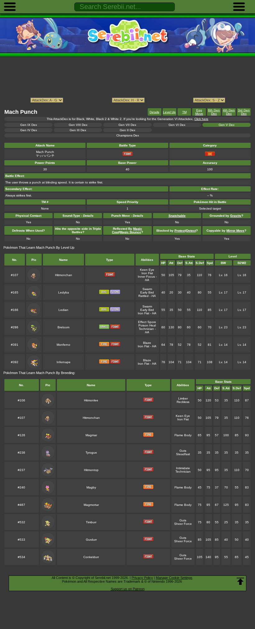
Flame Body (183, 435)
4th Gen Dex (229, 112)
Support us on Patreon (128, 589)
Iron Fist (147, 273)
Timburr (91, 522)
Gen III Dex (78, 130)
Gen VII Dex (127, 125)
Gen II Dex (127, 130)
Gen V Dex (226, 125)
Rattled (143, 296)
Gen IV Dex (28, 130)
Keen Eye (147, 269)
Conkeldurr (91, 557)
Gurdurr (91, 539)
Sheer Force (183, 523)
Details (154, 112)
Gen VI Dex (177, 125)
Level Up (169, 112)
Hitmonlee (91, 400)
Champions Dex (127, 135)
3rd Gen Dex (244, 112)
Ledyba (63, 292)
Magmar (91, 435)
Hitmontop (91, 470)
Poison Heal (147, 325)
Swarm (147, 289)
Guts (182, 450)
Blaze (147, 343)
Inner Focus (146, 276)
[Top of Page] (240, 581)
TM (184, 112)
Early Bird (147, 292)
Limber (183, 398)
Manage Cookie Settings (174, 578)
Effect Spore (147, 322)
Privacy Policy (142, 578)
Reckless (183, 402)
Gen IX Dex (28, 125)
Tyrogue (91, 452)
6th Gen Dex (214, 112)
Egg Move (199, 112)
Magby (91, 487)
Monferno (63, 344)
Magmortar (91, 504)
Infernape (64, 362)
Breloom (63, 327)
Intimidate (183, 468)
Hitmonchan (63, 275)
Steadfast (183, 454)
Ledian (63, 310)
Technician (146, 329)
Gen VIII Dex (78, 125)
